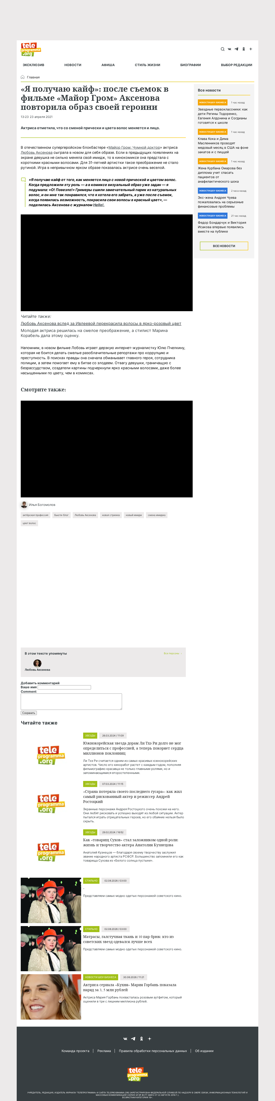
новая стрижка (111, 515)
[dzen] (250, 49)
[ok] (243, 49)
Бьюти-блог (61, 515)
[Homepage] (33, 49)
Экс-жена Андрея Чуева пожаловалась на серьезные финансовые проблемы (220, 201)
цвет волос (29, 523)
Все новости (224, 246)
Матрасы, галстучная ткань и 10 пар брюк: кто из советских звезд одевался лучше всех (128, 939)
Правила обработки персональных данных (153, 1050)
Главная (33, 77)
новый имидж (134, 515)
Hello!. (98, 205)
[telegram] (236, 49)
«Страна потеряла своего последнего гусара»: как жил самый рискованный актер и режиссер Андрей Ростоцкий (132, 796)
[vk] (229, 49)
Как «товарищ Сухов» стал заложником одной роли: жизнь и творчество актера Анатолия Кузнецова (130, 842)
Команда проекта (75, 1050)
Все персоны (171, 653)
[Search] (222, 49)
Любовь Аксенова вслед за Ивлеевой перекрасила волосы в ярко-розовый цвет (101, 323)
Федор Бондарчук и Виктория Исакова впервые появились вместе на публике (222, 226)
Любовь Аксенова (37, 152)
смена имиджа (156, 515)
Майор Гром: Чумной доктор (134, 147)
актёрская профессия (35, 515)
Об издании (204, 1050)
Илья (33, 505)
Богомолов (46, 505)
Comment (28, 691)
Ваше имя (29, 687)
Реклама (104, 1050)
